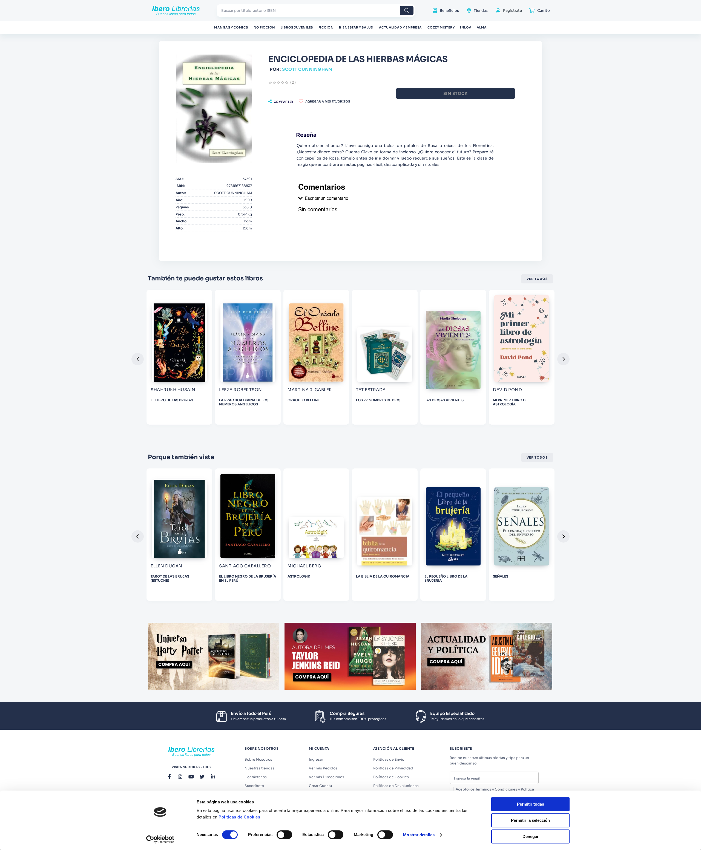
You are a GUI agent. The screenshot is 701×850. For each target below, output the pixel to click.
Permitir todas (530, 804)
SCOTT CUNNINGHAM (307, 69)
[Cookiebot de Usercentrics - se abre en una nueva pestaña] (160, 839)
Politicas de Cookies (239, 817)
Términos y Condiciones (496, 789)
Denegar (530, 836)
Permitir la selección (530, 820)
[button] (280, 101)
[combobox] (316, 10)
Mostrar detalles (419, 834)
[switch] (284, 834)
